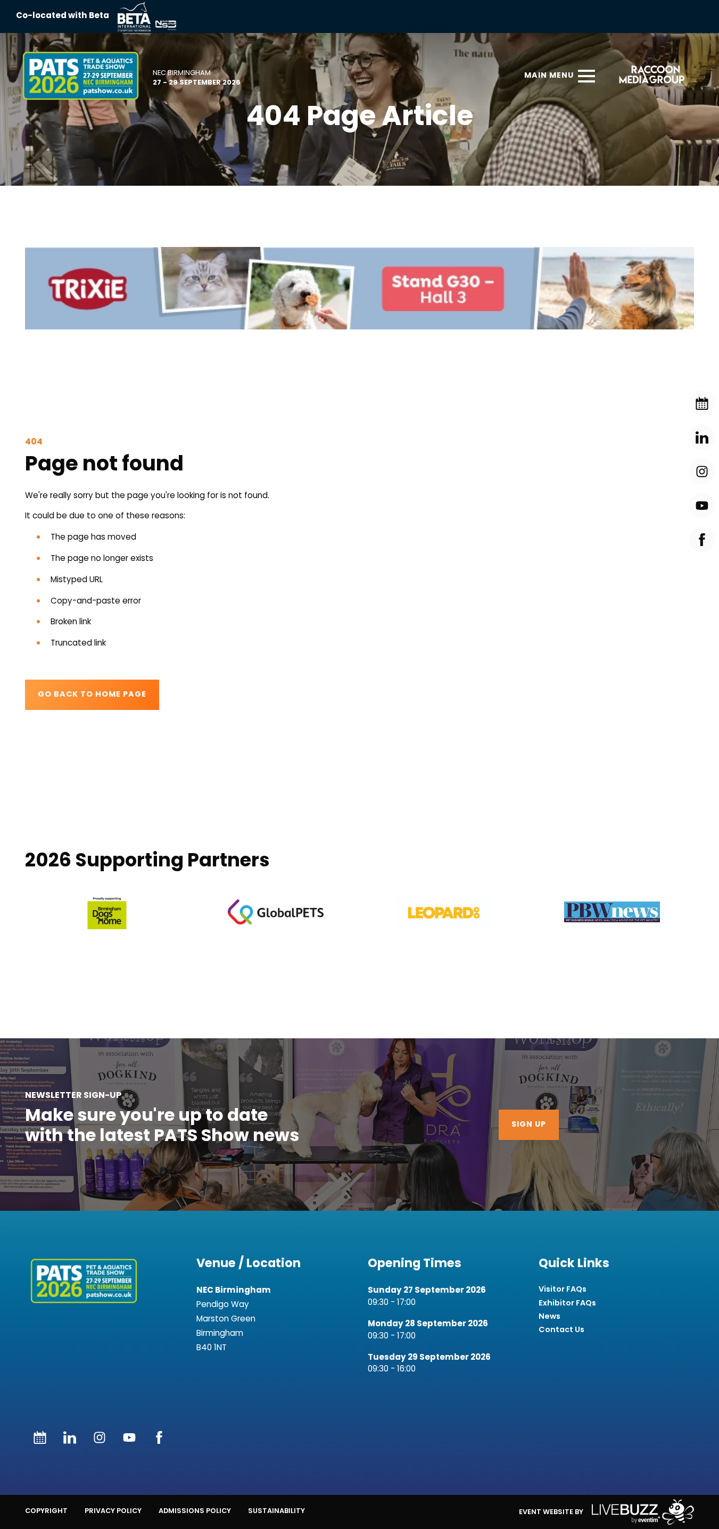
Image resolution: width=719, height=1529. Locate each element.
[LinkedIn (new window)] (69, 1437)
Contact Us (561, 1329)
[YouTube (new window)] (129, 1437)
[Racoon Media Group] (648, 76)
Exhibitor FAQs (567, 1303)
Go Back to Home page (92, 694)
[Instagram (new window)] (99, 1437)
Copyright (46, 1511)
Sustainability (276, 1511)
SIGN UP (528, 1124)
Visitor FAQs (562, 1289)
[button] (359, 288)
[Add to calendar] (40, 1437)
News (549, 1316)
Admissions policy (195, 1511)
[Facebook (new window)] (159, 1437)
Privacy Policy (113, 1511)
